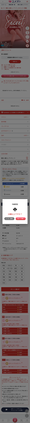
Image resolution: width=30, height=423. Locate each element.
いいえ (9, 218)
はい (20, 218)
